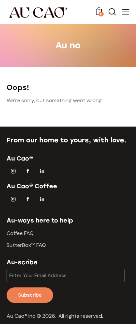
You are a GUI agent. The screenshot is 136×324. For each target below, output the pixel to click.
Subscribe (30, 295)
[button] (125, 12)
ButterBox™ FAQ (26, 245)
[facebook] (27, 171)
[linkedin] (42, 171)
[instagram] (13, 171)
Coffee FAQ (20, 233)
